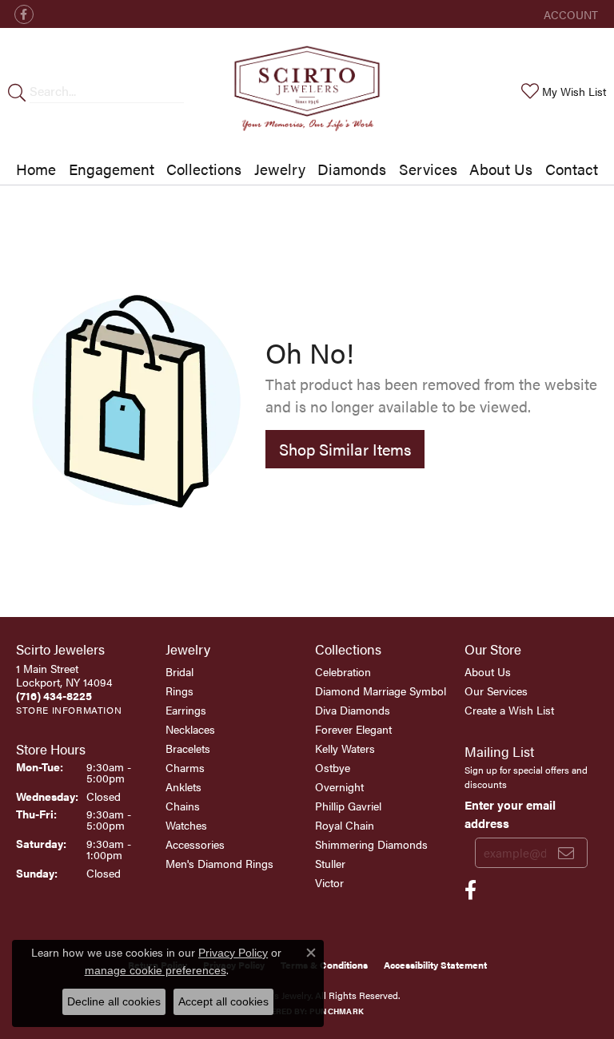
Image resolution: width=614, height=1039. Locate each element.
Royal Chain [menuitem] (344, 825)
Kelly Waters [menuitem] (345, 748)
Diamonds (351, 168)
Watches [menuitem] (186, 825)
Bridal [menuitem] (179, 671)
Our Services (496, 691)
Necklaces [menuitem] (190, 729)
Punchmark (336, 1011)
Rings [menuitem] (179, 691)
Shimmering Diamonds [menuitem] (371, 844)
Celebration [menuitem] (343, 671)
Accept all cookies (223, 1001)
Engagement (111, 168)
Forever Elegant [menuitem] (353, 729)
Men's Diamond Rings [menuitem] (219, 863)
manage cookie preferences (155, 970)
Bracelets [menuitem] (187, 748)
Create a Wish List (509, 710)
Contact (571, 168)
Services (428, 168)
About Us (500, 168)
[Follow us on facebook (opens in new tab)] (24, 14)
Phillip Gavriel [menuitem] (348, 806)
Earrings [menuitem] (185, 710)
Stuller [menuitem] (330, 863)
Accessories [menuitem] (195, 844)
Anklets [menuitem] (183, 786)
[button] (569, 14)
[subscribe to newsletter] (566, 852)
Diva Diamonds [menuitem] (352, 710)
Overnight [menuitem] (339, 786)
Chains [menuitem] (182, 806)
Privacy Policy (233, 952)
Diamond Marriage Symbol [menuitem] (380, 691)
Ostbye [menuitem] (332, 767)
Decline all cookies (114, 1001)
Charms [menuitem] (185, 767)
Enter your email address (510, 813)
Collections (203, 168)
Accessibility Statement (435, 964)
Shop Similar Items (345, 448)
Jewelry (279, 168)
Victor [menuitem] (329, 882)
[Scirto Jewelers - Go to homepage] (307, 90)
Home (36, 168)
